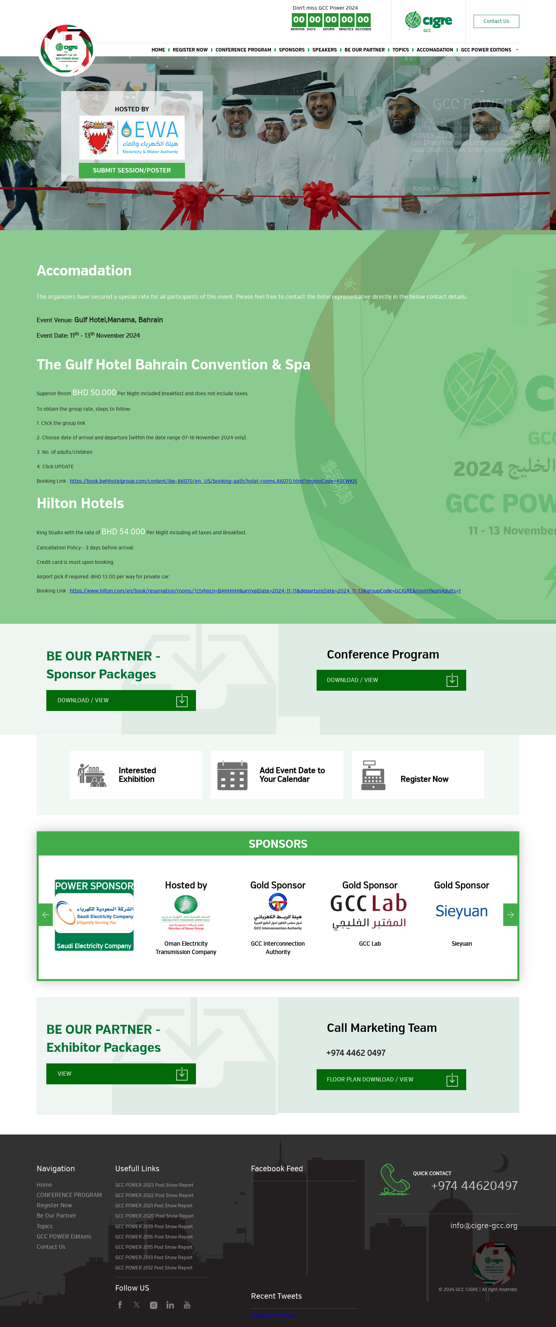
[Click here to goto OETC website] (94, 912)
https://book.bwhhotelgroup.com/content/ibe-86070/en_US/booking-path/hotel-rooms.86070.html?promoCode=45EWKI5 (213, 481)
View (64, 1073)
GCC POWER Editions (486, 50)
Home (44, 1184)
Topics (401, 50)
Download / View (83, 700)
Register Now (190, 50)
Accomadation (435, 50)
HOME (158, 50)
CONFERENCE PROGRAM (243, 50)
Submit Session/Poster (132, 170)
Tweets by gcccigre (273, 1315)
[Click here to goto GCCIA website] (186, 912)
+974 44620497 (474, 1185)
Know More (431, 188)
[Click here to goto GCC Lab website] (278, 912)
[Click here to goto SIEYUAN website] (370, 912)
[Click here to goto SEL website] (461, 912)
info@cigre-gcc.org (484, 1225)
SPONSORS (292, 50)
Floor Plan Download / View (370, 1079)
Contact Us (496, 21)
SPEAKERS (324, 50)
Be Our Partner (365, 50)
